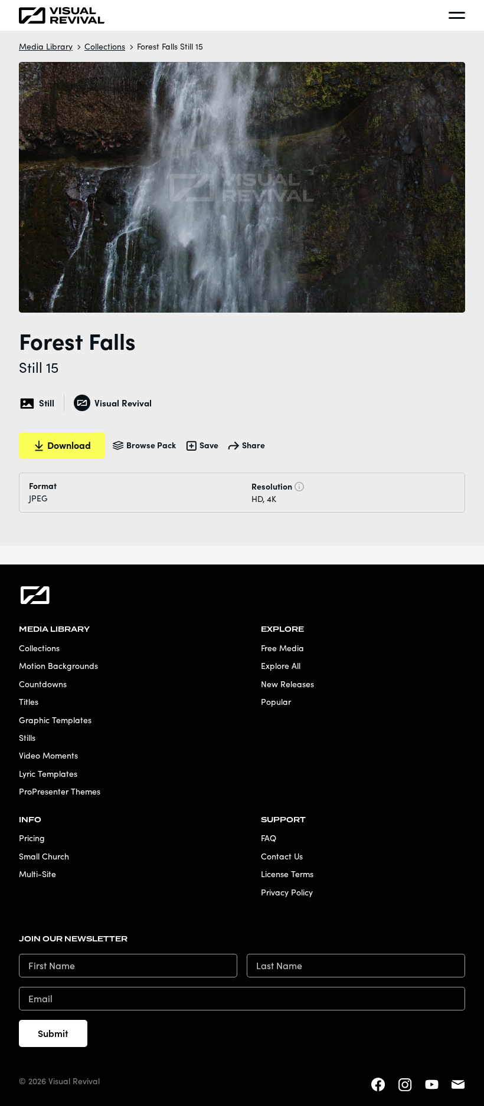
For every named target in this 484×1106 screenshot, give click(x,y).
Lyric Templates (48, 773)
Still (46, 402)
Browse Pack (151, 445)
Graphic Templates (55, 720)
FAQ (268, 838)
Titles (28, 701)
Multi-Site (37, 873)
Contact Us (282, 856)
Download (69, 444)
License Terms (287, 873)
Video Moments (48, 755)
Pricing (32, 838)
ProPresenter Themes (59, 791)
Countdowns (43, 684)
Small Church (44, 856)
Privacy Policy (287, 892)
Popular (276, 701)
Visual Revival (122, 402)
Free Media (282, 648)
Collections (104, 46)
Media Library (46, 46)
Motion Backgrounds (58, 665)
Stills (27, 737)
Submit (53, 1032)
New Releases (287, 684)
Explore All (280, 665)
